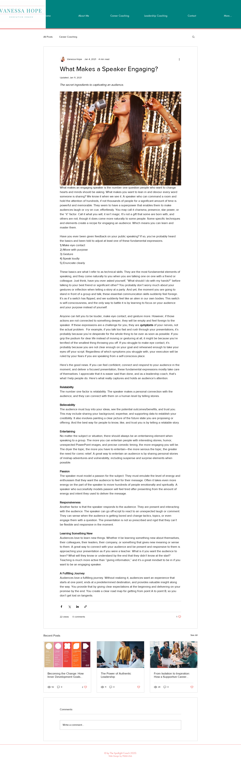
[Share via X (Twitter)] (69, 606)
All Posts (48, 36)
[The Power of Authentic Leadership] (120, 654)
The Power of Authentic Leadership (116, 675)
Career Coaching (68, 36)
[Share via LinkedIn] (77, 606)
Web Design (114, 756)
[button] (193, 36)
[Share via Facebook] (61, 606)
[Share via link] (85, 606)
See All (194, 635)
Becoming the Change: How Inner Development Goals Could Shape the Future (66, 675)
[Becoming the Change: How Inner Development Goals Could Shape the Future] (67, 654)
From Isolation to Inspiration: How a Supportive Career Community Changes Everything (172, 675)
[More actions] (179, 59)
